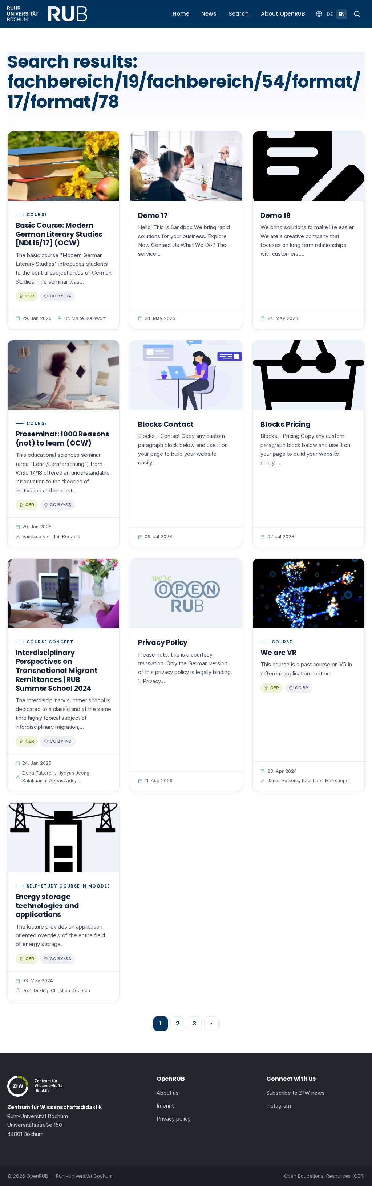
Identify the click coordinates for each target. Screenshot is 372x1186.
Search (239, 13)
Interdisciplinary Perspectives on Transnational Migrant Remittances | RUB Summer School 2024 (57, 670)
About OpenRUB (283, 13)
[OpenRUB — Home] (47, 13)
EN (342, 14)
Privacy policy (174, 1119)
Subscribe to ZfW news (295, 1093)
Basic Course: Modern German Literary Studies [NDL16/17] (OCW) (59, 234)
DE (330, 14)
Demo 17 (153, 215)
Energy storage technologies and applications (47, 905)
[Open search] (357, 13)
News (209, 13)
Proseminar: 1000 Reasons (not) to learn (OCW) (62, 438)
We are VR (278, 653)
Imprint (165, 1105)
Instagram (278, 1105)
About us (168, 1093)
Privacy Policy (162, 642)
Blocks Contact (166, 424)
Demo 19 (275, 215)
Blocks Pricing (285, 424)
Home (181, 13)
